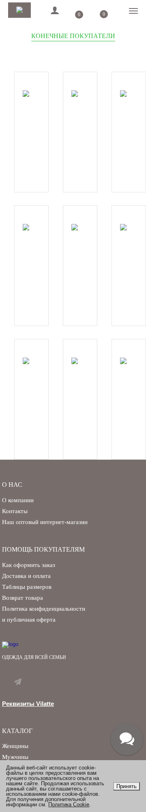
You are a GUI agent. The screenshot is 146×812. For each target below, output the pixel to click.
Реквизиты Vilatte (28, 703)
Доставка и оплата (26, 576)
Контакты (15, 511)
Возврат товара (22, 598)
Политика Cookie (68, 804)
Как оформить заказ (28, 565)
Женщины (15, 746)
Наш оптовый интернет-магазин (45, 522)
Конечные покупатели (73, 35)
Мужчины (15, 757)
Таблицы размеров (27, 587)
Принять (126, 786)
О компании (18, 500)
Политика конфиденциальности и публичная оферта (43, 614)
